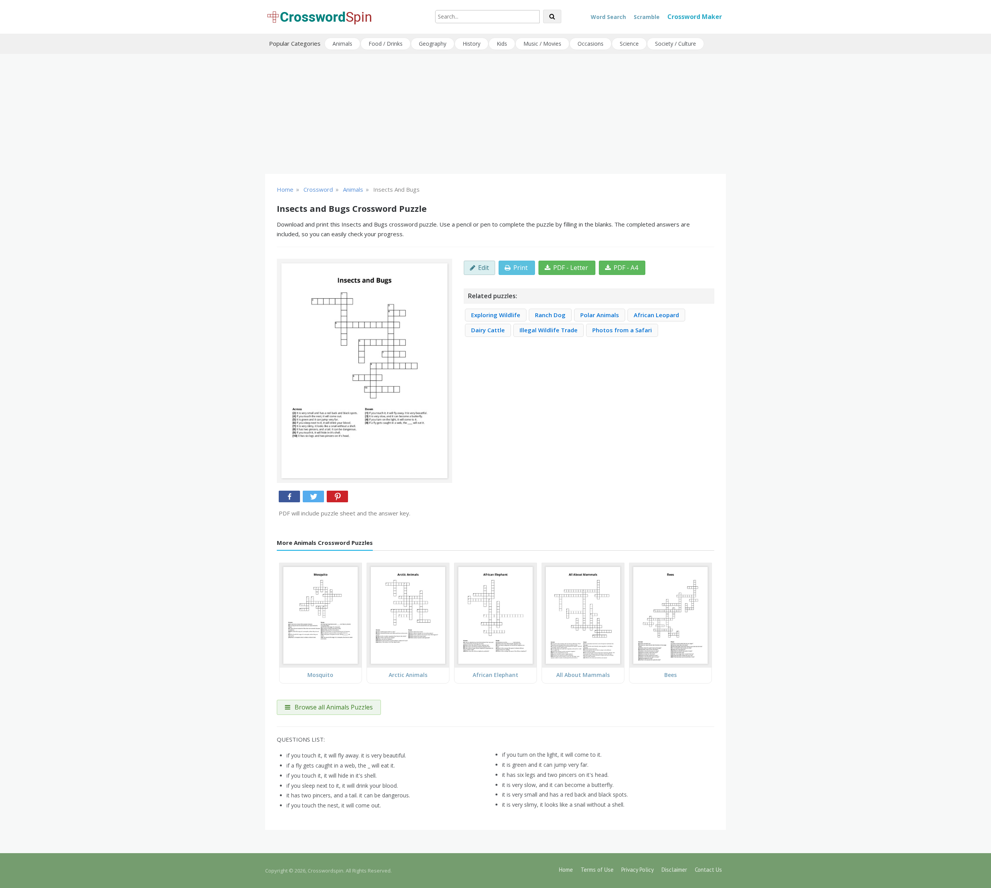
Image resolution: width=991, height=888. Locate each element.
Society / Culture (675, 43)
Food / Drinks (386, 43)
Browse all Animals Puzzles (333, 707)
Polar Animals (599, 315)
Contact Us (708, 869)
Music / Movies (542, 43)
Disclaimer (674, 869)
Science (629, 43)
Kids (502, 43)
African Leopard (656, 315)
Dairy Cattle (488, 330)
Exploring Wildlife (495, 315)
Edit (483, 267)
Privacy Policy (637, 869)
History (471, 43)
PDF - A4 (626, 267)
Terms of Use (597, 869)
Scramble (647, 17)
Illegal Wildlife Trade (549, 330)
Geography (432, 43)
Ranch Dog (550, 315)
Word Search (608, 17)
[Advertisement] (495, 114)
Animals (342, 43)
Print (520, 267)
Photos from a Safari (622, 330)
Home (566, 869)
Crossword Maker (694, 16)
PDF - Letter (570, 267)
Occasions (591, 43)
